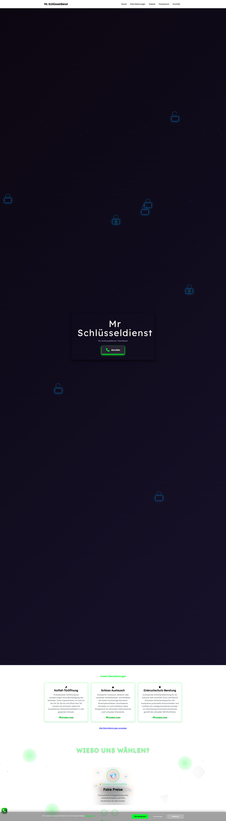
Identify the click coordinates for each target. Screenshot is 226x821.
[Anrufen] (4, 811)
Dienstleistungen (137, 4)
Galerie (152, 4)
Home (124, 4)
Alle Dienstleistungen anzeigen (113, 728)
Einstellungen (157, 816)
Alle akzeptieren (140, 816)
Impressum (164, 4)
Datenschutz (90, 816)
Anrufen (115, 349)
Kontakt (176, 4)
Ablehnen (175, 816)
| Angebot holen (66, 717)
